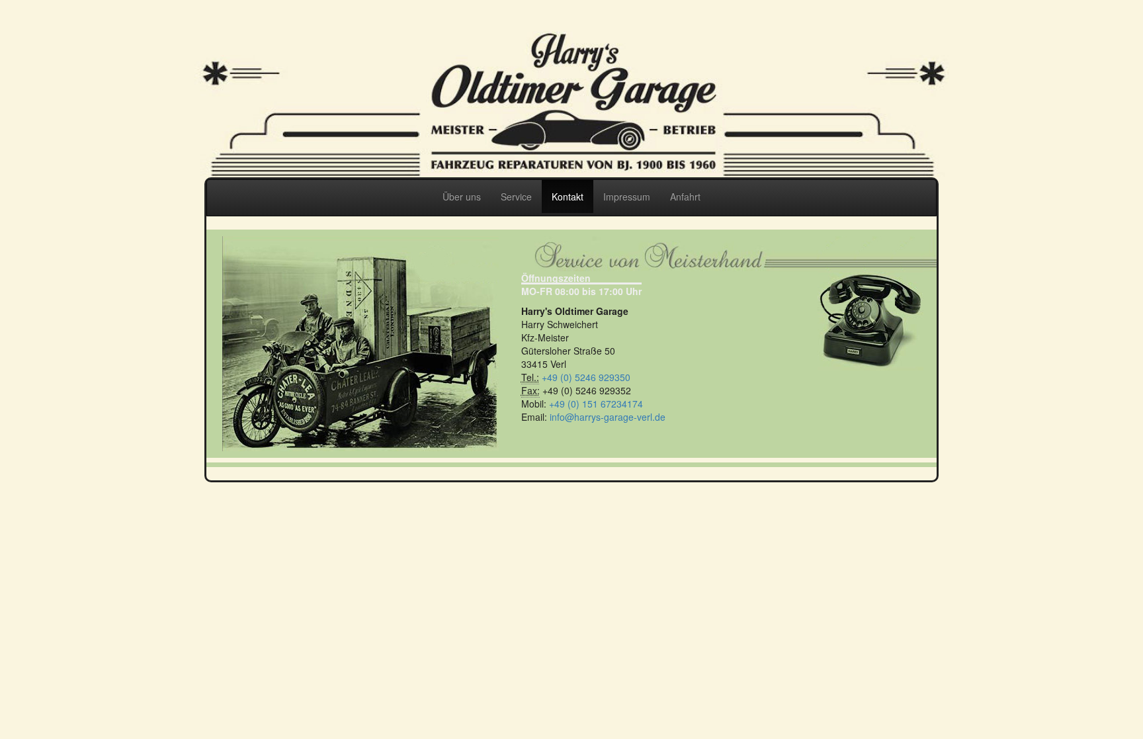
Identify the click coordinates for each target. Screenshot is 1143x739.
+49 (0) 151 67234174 (596, 403)
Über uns (462, 196)
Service (516, 196)
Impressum (626, 196)
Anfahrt (685, 196)
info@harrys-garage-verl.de (607, 416)
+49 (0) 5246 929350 (586, 377)
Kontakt (567, 196)
